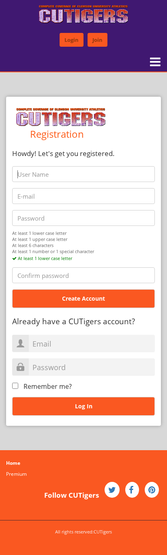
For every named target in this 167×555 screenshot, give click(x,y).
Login (71, 39)
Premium (16, 473)
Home (13, 463)
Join (97, 39)
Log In (83, 406)
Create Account (83, 298)
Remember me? (48, 386)
